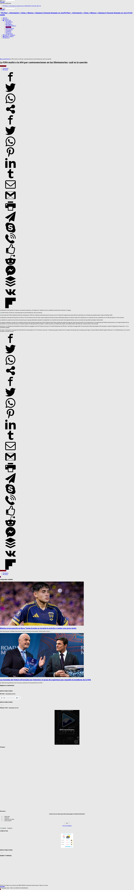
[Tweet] (10, 92)
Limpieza (6, 818)
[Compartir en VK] (10, 297)
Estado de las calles (9, 819)
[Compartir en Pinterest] (10, 157)
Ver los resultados (67, 825)
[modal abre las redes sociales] (10, 114)
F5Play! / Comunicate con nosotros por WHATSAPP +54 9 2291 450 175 (22, 6)
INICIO (5, 18)
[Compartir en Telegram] (10, 221)
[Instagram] (1, 2)
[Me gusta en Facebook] (10, 254)
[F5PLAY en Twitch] (4, 2)
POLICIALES (9, 29)
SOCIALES (8, 23)
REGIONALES (9, 22)
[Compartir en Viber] (10, 243)
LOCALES (6, 19)
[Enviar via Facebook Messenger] (10, 275)
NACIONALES (9, 24)
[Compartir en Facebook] (10, 81)
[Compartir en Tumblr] (10, 178)
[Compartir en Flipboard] (10, 307)
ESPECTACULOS (10, 28)
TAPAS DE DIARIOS (9, 35)
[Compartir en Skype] (10, 232)
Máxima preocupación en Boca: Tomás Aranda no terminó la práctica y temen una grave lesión (38, 628)
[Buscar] (1, 0)
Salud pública (7, 820)
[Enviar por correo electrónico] (10, 189)
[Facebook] (0, 2)
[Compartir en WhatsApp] (10, 103)
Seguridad (7, 816)
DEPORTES (8, 27)
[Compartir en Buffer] (10, 286)
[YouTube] (2, 2)
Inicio (2, 59)
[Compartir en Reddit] (10, 264)
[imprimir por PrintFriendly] (10, 211)
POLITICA (8, 32)
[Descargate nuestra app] (3, 2)
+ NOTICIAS (7, 20)
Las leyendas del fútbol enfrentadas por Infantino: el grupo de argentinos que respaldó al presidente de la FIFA (45, 680)
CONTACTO (6, 37)
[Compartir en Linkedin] (10, 167)
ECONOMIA (8, 31)
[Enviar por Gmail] (10, 200)
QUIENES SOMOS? (9, 36)
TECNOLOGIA (9, 33)
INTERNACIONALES (11, 25)
